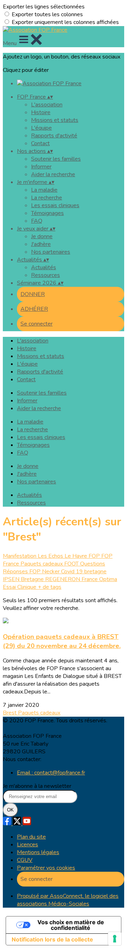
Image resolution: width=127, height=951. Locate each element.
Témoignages (47, 213)
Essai (10, 587)
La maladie (44, 190)
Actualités (43, 267)
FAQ (36, 221)
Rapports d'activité (54, 136)
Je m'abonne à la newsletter (37, 786)
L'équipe (41, 128)
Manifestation (20, 556)
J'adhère (41, 244)
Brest (10, 713)
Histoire (40, 112)
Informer (41, 167)
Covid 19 (72, 571)
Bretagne (33, 579)
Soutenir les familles (56, 159)
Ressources (45, 275)
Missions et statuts (54, 120)
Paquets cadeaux (42, 564)
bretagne (95, 571)
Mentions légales (38, 852)
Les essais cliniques (55, 205)
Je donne (42, 236)
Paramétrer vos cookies (46, 868)
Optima (108, 579)
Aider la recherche (53, 174)
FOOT (72, 564)
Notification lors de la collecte (52, 939)
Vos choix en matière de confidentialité (70, 925)
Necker (51, 571)
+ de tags (49, 587)
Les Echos (51, 556)
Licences (27, 844)
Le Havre (77, 556)
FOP (95, 556)
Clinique (27, 587)
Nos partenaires (50, 252)
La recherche (46, 198)
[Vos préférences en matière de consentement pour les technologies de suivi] (114, 938)
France (90, 579)
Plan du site (31, 837)
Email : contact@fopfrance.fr (51, 773)
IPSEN (12, 579)
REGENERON (63, 579)
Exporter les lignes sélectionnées (44, 7)
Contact (40, 143)
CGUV (24, 860)
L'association (46, 105)
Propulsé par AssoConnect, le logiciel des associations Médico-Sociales (68, 900)
